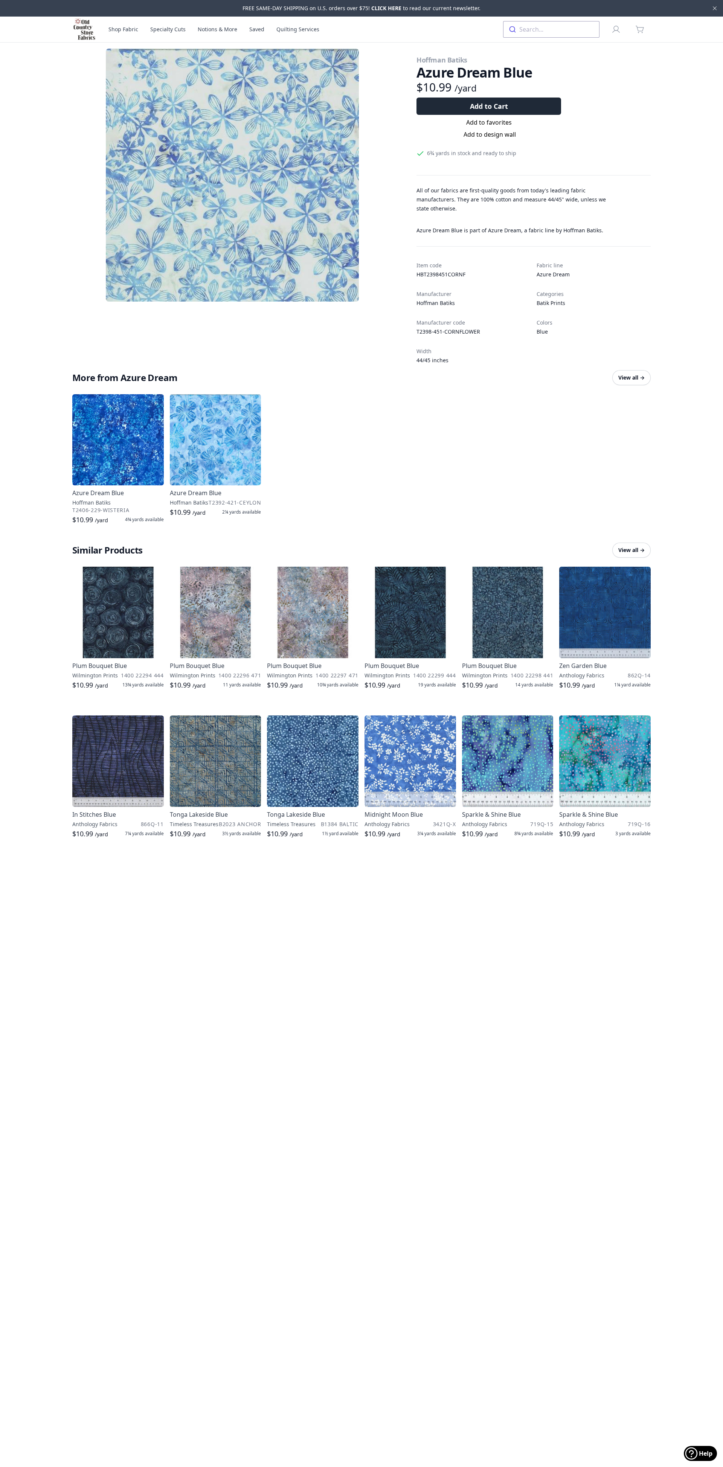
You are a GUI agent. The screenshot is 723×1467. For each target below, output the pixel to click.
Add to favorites (489, 122)
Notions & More (217, 29)
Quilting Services (297, 29)
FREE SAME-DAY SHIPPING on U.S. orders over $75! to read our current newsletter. (361, 8)
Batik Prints (551, 303)
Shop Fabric (123, 29)
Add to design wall (490, 134)
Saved (256, 29)
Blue (542, 331)
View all (631, 377)
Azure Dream (553, 274)
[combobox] (551, 29)
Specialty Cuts (168, 29)
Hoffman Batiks (441, 59)
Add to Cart (489, 106)
